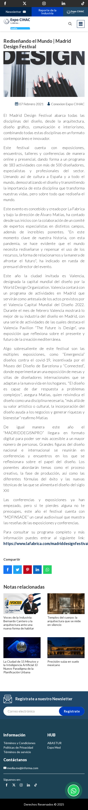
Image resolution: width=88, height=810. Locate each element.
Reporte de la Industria (47, 11)
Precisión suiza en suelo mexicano (63, 663)
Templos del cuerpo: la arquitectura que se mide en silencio (64, 621)
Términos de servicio (17, 752)
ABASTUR (54, 743)
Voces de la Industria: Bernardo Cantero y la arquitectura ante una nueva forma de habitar (18, 623)
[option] (44, 74)
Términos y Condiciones (19, 743)
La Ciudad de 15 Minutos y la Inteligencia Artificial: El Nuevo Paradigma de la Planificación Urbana (20, 667)
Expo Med (54, 747)
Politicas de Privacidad (18, 747)
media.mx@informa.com (22, 768)
